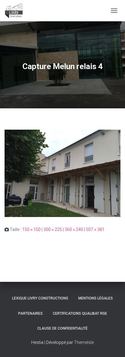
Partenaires (30, 313)
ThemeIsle (84, 342)
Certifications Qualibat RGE (80, 313)
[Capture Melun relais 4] (62, 173)
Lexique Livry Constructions (40, 298)
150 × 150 (31, 229)
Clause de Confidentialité (62, 328)
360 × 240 (74, 229)
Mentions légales (95, 298)
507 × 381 (95, 229)
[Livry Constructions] (16, 10)
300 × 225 (52, 229)
